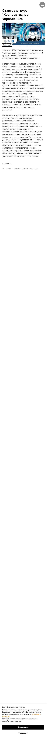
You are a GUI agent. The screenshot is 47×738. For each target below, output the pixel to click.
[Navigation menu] (42, 5)
